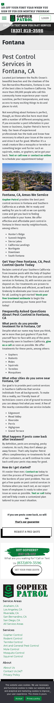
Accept (19, 698)
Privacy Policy (11, 674)
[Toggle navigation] (4, 18)
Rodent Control (12, 638)
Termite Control (13, 642)
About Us (9, 667)
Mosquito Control (13, 652)
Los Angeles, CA (12, 609)
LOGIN (45, 18)
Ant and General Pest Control (21, 645)
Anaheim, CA (10, 606)
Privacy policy (33, 698)
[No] (50, 692)
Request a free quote (27, 531)
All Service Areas (13, 623)
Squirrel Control (13, 656)
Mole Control (11, 649)
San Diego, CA (11, 620)
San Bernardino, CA (15, 616)
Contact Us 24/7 (12, 671)
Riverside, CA (11, 613)
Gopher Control (12, 635)
